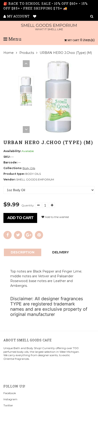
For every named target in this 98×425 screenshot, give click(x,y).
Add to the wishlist (56, 217)
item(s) (81, 40)
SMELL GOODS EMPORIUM (49, 27)
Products (26, 53)
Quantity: (27, 205)
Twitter (8, 405)
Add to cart (20, 217)
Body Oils (29, 168)
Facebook (9, 393)
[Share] (7, 235)
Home (8, 53)
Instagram (10, 399)
